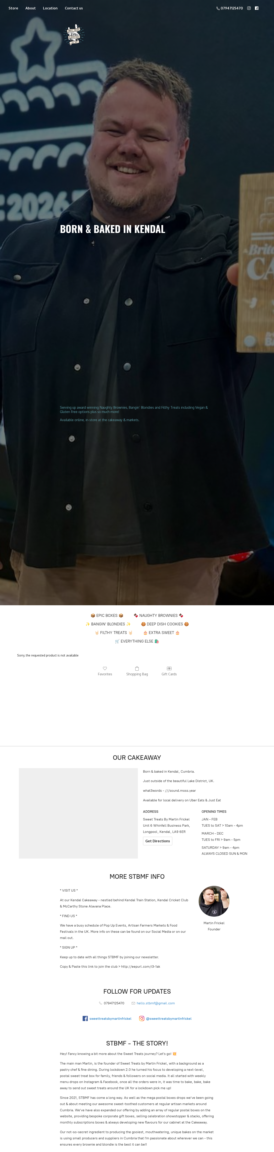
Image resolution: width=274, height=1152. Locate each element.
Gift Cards (169, 674)
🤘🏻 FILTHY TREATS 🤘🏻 (113, 632)
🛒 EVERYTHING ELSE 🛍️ (137, 641)
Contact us (74, 8)
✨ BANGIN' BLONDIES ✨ (108, 624)
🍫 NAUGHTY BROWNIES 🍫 (158, 615)
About (30, 8)
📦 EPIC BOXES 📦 (107, 615)
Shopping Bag (137, 674)
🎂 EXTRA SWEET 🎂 (161, 632)
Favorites (105, 674)
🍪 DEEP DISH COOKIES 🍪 (165, 624)
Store (13, 8)
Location (50, 8)
